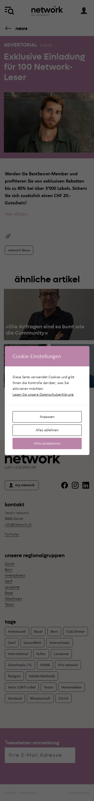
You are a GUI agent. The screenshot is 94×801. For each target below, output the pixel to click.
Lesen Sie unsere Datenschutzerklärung (43, 394)
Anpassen (47, 416)
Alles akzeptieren (47, 443)
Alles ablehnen (47, 430)
